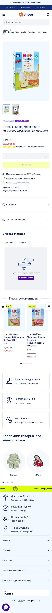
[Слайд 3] (12, 482)
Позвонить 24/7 (20, 517)
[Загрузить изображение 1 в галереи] (6, 109)
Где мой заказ (10, 7)
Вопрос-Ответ (26, 7)
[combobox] (26, 22)
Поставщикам (40, 7)
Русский (8, 594)
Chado (20, 601)
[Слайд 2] (7, 482)
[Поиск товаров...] (5, 22)
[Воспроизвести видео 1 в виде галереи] (15, 109)
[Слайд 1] (3, 482)
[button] (48, 14)
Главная (5, 30)
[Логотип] (26, 14)
